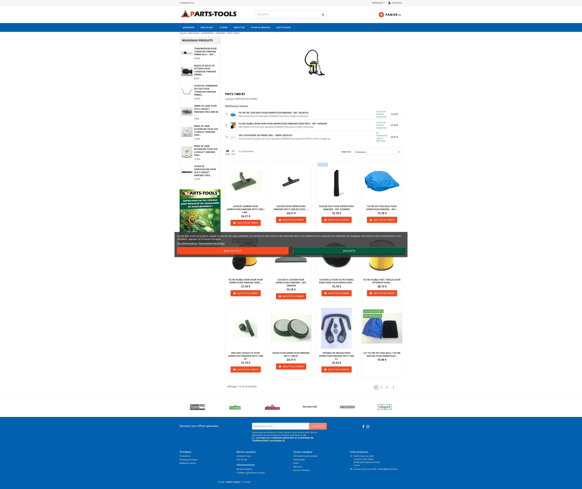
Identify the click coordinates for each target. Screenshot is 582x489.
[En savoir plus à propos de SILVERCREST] (197, 407)
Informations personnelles (305, 456)
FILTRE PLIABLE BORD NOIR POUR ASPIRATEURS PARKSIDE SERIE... (246, 281)
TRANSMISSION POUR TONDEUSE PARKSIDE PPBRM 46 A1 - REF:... (205, 51)
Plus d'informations (187, 243)
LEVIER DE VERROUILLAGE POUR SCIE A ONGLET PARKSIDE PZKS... (205, 171)
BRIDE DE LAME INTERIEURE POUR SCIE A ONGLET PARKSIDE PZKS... (206, 150)
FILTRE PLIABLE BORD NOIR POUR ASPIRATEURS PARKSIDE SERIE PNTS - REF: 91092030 (283, 123)
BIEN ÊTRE (239, 27)
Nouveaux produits (188, 459)
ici (283, 440)
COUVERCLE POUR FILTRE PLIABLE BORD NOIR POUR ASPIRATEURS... (336, 281)
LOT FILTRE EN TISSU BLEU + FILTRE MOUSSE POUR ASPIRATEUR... (381, 354)
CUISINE (223, 27)
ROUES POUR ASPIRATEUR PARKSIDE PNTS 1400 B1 (291, 354)
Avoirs (296, 463)
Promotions (185, 456)
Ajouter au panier (245, 222)
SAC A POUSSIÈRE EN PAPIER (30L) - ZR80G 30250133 (265, 135)
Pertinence (378, 152)
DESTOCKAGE (283, 27)
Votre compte (302, 452)
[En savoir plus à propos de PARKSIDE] (384, 407)
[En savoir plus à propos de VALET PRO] (235, 407)
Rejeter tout (233, 251)
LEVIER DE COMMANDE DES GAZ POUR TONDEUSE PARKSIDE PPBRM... (206, 90)
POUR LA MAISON (260, 27)
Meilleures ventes (188, 463)
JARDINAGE (189, 27)
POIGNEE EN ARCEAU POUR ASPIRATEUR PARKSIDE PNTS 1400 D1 (336, 355)
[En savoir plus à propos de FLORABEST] (272, 407)
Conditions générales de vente (250, 472)
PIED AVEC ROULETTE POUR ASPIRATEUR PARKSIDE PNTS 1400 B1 (245, 355)
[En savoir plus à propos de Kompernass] (347, 407)
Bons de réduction (301, 470)
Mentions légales (244, 469)
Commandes (299, 459)
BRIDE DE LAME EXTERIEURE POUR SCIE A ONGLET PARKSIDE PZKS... (206, 130)
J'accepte (349, 251)
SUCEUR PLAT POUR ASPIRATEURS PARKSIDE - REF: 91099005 (336, 208)
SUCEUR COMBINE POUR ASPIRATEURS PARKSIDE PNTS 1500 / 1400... (245, 209)
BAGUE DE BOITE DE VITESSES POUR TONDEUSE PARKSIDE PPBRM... (205, 70)
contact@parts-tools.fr (387, 469)
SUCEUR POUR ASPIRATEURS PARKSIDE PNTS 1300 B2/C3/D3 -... (291, 208)
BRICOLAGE (207, 27)
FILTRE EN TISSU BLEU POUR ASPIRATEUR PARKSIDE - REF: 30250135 (273, 112)
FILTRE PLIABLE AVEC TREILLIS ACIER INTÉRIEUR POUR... (381, 281)
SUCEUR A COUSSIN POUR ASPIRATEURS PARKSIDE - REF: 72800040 (291, 282)
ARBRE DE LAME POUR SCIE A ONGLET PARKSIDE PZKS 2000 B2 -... (206, 110)
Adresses (297, 466)
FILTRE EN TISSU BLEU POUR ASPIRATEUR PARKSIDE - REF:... (382, 208)
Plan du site (241, 459)
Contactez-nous (187, 2)
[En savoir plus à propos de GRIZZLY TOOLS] (310, 407)
